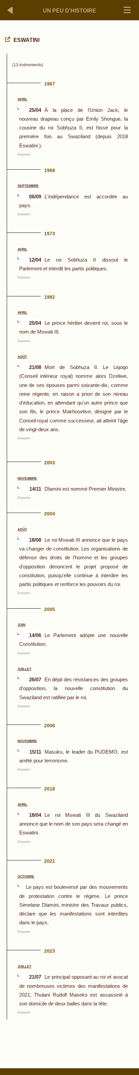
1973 (49, 233)
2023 (49, 951)
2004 (49, 513)
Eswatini (24, 154)
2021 (49, 861)
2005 (49, 609)
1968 (49, 170)
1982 (49, 297)
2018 (49, 788)
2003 (49, 462)
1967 (49, 84)
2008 (49, 725)
